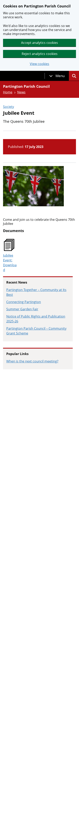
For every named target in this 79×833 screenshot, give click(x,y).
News (21, 92)
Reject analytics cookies (40, 54)
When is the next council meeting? (32, 361)
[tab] (56, 76)
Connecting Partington (23, 302)
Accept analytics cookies (39, 42)
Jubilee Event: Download (10, 262)
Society (8, 107)
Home (7, 92)
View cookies (39, 64)
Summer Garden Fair (22, 309)
